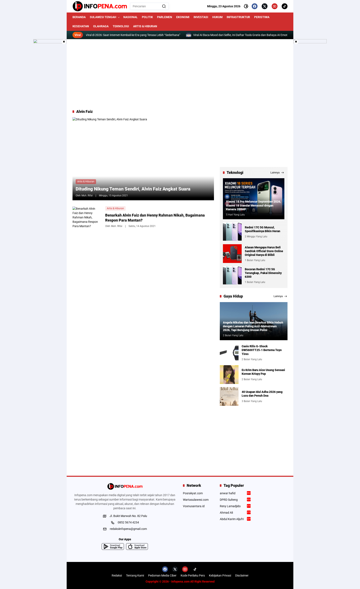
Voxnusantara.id (194, 506)
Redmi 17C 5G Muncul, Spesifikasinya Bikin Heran (262, 229)
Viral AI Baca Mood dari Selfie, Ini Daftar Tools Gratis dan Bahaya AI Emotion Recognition (248, 35)
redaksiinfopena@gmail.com (128, 528)
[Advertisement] (180, 74)
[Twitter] (265, 6)
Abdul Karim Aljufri (235, 519)
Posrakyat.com (193, 493)
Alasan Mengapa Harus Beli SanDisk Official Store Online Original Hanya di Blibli (264, 251)
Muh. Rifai (87, 195)
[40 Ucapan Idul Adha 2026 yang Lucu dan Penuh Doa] (229, 396)
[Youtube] (275, 6)
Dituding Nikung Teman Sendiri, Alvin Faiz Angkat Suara (133, 189)
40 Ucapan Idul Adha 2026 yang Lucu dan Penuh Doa (262, 393)
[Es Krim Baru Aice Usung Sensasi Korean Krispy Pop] (229, 374)
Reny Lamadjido (235, 506)
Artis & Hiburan (85, 181)
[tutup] (64, 42)
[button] (164, 6)
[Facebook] (255, 6)
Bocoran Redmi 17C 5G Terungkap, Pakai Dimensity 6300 (263, 273)
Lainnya (275, 172)
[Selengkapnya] (124, 486)
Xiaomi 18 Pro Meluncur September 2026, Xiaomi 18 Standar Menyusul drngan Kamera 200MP (253, 205)
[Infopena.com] (99, 6)
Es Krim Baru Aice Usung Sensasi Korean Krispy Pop (263, 371)
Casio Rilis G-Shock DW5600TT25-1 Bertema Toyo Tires (262, 350)
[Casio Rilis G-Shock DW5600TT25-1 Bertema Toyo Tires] (229, 352)
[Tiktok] (285, 6)
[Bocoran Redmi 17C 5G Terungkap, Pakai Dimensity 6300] (232, 275)
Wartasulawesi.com (196, 499)
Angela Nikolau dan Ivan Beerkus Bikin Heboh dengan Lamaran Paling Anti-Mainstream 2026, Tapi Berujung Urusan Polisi (253, 326)
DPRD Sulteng (235, 499)
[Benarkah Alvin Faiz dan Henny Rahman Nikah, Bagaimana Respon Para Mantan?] (87, 217)
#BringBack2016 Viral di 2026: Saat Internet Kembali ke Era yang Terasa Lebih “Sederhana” (120, 35)
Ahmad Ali (235, 512)
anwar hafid (235, 493)
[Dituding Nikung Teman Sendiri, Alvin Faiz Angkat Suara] (143, 158)
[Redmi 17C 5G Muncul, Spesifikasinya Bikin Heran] (232, 231)
